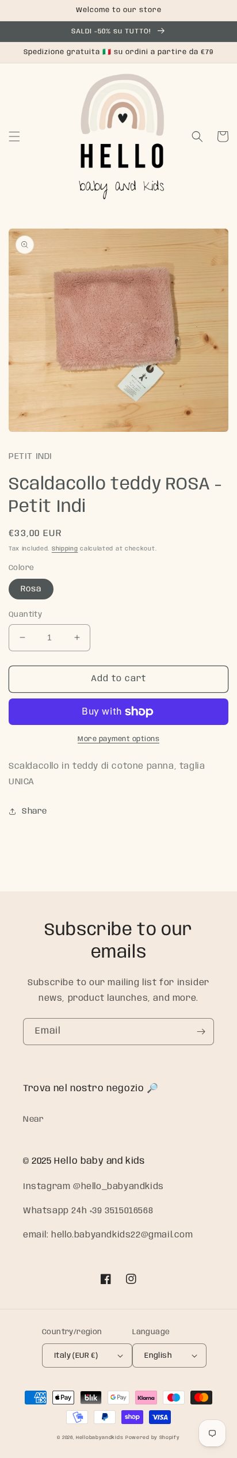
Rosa (31, 589)
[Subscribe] (200, 1031)
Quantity (25, 614)
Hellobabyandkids (99, 1437)
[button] (14, 136)
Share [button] (34, 811)
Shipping (65, 549)
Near (33, 1119)
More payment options (118, 739)
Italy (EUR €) (76, 1356)
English (158, 1356)
